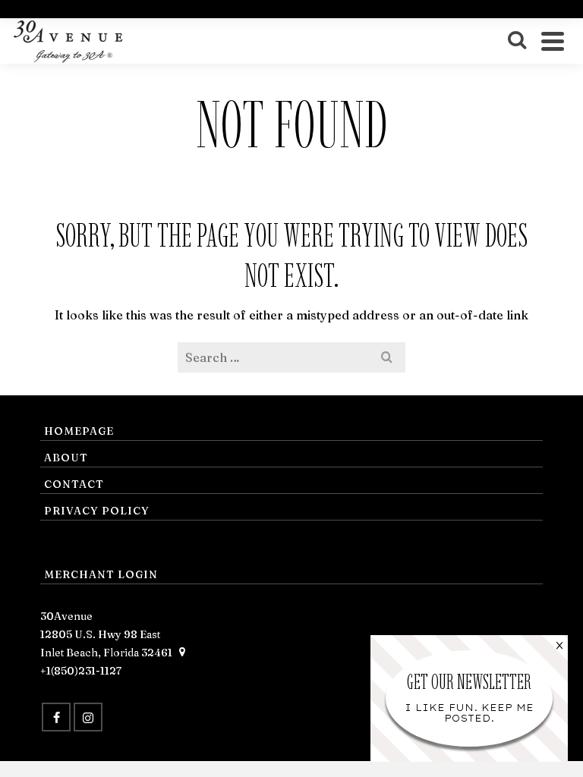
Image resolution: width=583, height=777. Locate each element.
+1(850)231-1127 (80, 671)
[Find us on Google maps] (182, 652)
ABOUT (66, 457)
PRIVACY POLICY (97, 510)
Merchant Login (101, 574)
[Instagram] (88, 717)
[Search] (517, 41)
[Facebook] (56, 717)
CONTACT (74, 484)
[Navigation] (553, 41)
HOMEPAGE (79, 431)
